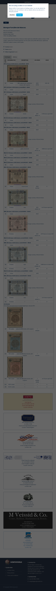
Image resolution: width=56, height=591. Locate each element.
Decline (12, 15)
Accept (19, 15)
